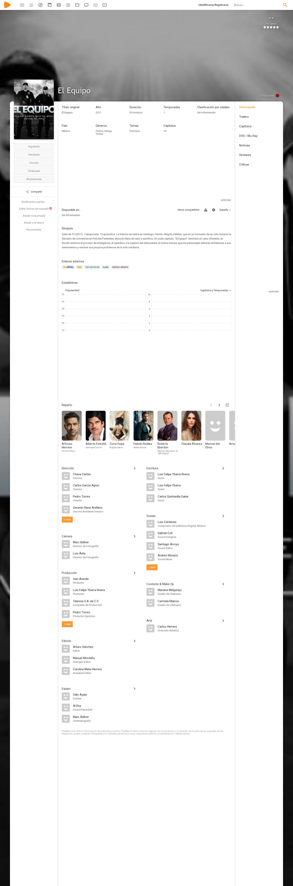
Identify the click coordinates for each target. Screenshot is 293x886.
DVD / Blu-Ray (248, 136)
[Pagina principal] (7, 7)
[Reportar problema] (206, 210)
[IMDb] (80, 269)
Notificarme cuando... (34, 201)
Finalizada (34, 170)
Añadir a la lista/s (34, 222)
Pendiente (34, 154)
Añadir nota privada (34, 215)
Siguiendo (34, 146)
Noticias (244, 145)
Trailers (244, 117)
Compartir (36, 191)
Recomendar (34, 229)
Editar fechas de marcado (35, 208)
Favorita (33, 162)
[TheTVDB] (106, 269)
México (66, 130)
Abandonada (33, 179)
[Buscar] (285, 5)
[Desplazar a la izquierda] (211, 405)
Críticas (244, 164)
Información (247, 107)
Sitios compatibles (188, 209)
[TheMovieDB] (93, 269)
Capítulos (245, 126)
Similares (245, 155)
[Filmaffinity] (69, 269)
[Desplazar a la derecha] (219, 405)
